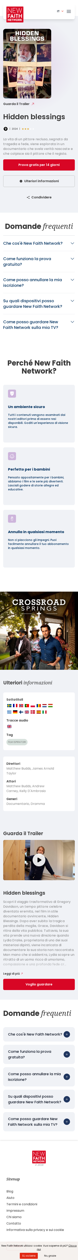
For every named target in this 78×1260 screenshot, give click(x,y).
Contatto (13, 1223)
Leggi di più (11, 974)
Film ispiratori (17, 742)
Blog (9, 1191)
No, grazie (50, 1255)
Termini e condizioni (21, 1204)
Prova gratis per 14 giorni (39, 165)
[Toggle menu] (69, 10)
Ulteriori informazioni (41, 181)
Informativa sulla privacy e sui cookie (35, 1230)
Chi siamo (14, 1217)
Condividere (41, 197)
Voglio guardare (39, 984)
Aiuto (10, 1197)
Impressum (15, 1210)
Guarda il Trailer (16, 104)
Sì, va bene (28, 1255)
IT (58, 11)
